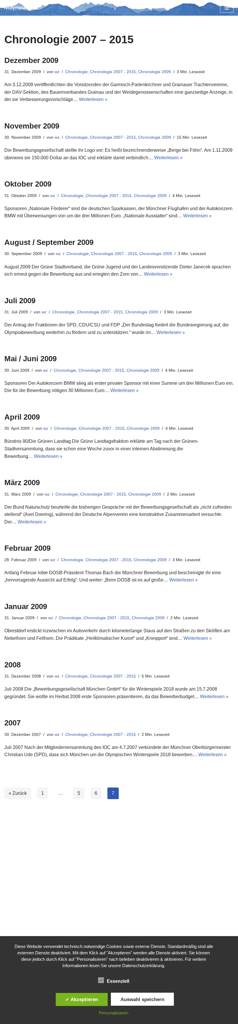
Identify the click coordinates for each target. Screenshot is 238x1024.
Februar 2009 (27, 548)
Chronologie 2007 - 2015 (113, 71)
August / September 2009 (48, 242)
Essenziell (118, 981)
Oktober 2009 (27, 184)
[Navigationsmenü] (227, 8)
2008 (12, 664)
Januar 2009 (25, 606)
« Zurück (18, 793)
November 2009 (31, 126)
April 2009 (22, 417)
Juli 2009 (19, 300)
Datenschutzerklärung (143, 965)
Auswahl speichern (142, 999)
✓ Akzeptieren (81, 999)
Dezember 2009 (31, 60)
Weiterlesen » (93, 99)
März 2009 (22, 482)
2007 (12, 722)
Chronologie (76, 71)
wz (57, 71)
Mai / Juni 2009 (30, 358)
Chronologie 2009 (154, 71)
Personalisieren (113, 1012)
